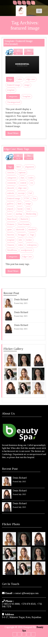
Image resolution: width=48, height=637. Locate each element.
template (11, 90)
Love (9, 214)
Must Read (12, 219)
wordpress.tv (26, 250)
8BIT (18, 167)
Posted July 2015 (20, 303)
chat (22, 178)
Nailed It (24, 219)
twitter (29, 240)
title (20, 240)
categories (11, 178)
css (31, 183)
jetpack (10, 209)
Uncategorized (13, 102)
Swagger (22, 235)
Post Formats (24, 224)
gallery (10, 203)
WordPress (12, 250)
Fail (30, 193)
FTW (26, 198)
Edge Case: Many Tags (16, 148)
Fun (34, 198)
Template (26, 96)
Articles (10, 172)
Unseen (10, 245)
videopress (32, 245)
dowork (10, 188)
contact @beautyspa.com (26, 593)
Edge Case (27, 256)
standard (32, 229)
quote (9, 229)
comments (11, 183)
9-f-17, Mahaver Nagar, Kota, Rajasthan (21, 617)
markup (19, 214)
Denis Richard (21, 299)
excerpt (21, 193)
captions (22, 172)
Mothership (31, 214)
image (27, 85)
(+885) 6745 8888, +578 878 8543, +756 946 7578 (22, 605)
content (23, 183)
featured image (13, 85)
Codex (19, 79)
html (19, 203)
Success (10, 235)
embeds (10, 193)
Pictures (10, 224)
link (28, 209)
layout (20, 209)
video (20, 245)
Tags (32, 235)
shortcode (20, 229)
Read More (13, 133)
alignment (29, 167)
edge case (30, 79)
